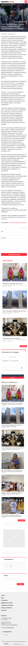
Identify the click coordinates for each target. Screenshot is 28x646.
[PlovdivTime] (8, 644)
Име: (2, 231)
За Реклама (4, 600)
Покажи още (23, 346)
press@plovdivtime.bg (9, 627)
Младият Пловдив (10, 4)
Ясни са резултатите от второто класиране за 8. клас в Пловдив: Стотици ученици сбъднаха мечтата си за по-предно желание (14, 339)
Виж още (13, 377)
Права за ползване (6, 607)
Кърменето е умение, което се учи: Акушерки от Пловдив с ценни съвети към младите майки (15, 284)
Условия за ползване (7, 605)
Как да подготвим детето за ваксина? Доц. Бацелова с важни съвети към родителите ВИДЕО (12, 471)
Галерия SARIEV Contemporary (17, 222)
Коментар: (3, 237)
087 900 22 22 (14, 624)
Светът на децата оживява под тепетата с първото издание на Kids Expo (15, 311)
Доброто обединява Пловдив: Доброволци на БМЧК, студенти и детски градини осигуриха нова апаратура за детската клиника (12, 493)
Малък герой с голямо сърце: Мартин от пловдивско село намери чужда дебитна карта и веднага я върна (12, 516)
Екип (2, 598)
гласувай (20, 584)
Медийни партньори (6, 602)
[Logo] (7, 2)
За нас (3, 595)
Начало (3, 4)
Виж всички (21, 520)
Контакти (3, 610)
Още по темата (8, 260)
